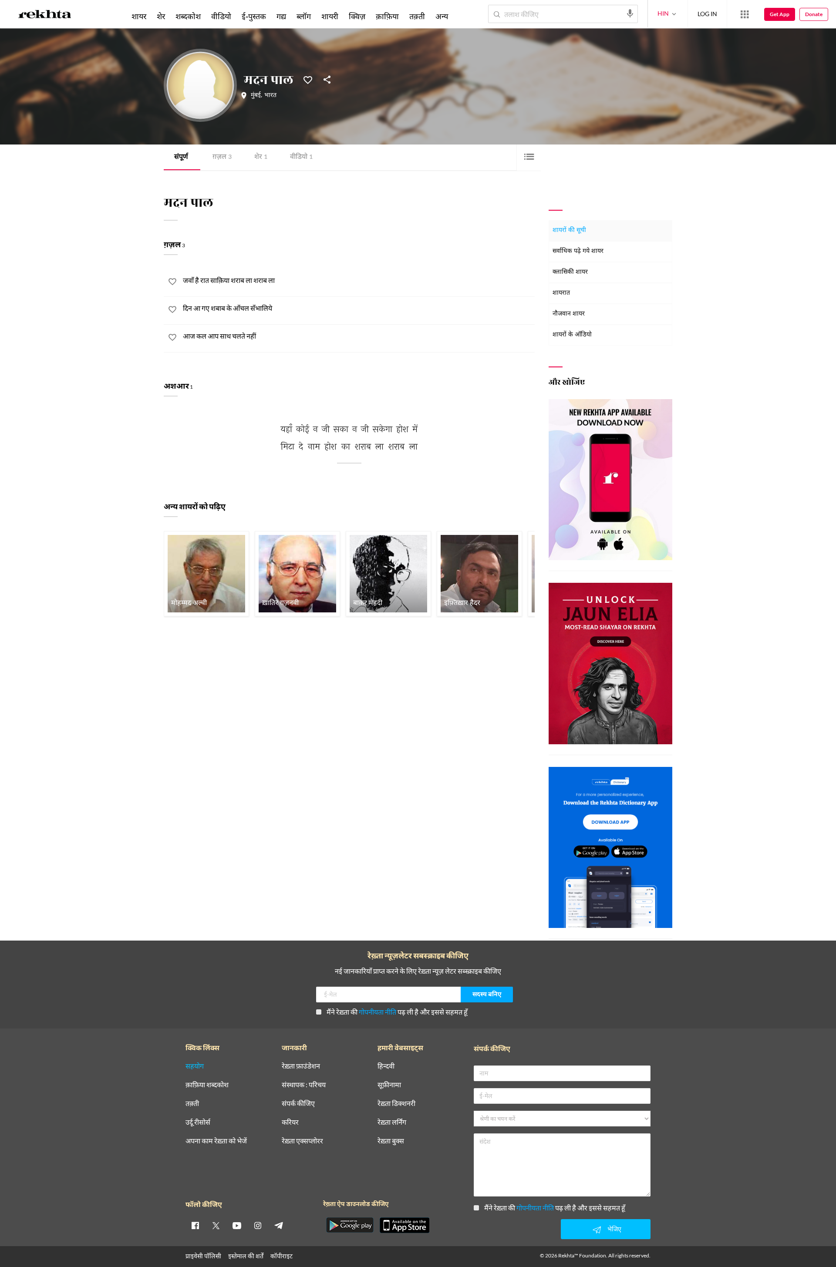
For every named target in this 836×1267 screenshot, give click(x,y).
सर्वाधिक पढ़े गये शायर (578, 251)
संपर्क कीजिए (298, 1103)
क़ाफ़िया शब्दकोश (207, 1085)
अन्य (441, 16)
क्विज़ (357, 16)
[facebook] (195, 1225)
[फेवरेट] (308, 79)
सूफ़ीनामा (389, 1085)
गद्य (281, 16)
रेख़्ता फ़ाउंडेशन (301, 1066)
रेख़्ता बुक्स (391, 1141)
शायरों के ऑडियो (572, 335)
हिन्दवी (386, 1066)
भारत (270, 96)
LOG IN (707, 13)
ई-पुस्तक (254, 16)
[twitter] (216, 1225)
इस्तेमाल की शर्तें (245, 1256)
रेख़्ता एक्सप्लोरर (302, 1141)
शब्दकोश (188, 16)
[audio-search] (630, 13)
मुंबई (256, 96)
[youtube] (237, 1225)
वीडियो (301, 157)
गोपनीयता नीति (377, 1012)
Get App (779, 14)
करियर (290, 1122)
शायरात (561, 293)
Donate (814, 14)
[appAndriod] (349, 1225)
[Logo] (45, 15)
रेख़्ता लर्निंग (392, 1122)
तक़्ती (417, 16)
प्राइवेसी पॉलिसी (203, 1256)
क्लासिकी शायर (570, 272)
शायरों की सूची (569, 230)
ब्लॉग (304, 16)
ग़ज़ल (222, 157)
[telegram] (279, 1225)
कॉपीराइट (281, 1256)
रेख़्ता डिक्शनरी (396, 1103)
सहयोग (194, 1066)
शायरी (329, 16)
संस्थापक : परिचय (304, 1085)
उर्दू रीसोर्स (197, 1122)
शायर (138, 16)
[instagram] (258, 1225)
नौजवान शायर (569, 314)
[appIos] (404, 1225)
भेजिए (614, 1229)
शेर (260, 157)
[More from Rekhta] (744, 14)
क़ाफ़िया (387, 16)
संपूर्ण (181, 157)
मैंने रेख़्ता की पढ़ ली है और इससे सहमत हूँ (397, 1012)
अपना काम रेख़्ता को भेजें (216, 1141)
